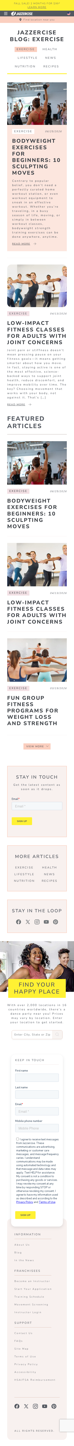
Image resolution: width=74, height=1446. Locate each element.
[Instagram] (37, 921)
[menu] (6, 13)
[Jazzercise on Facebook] (17, 1406)
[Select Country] (68, 13)
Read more (21, 243)
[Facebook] (18, 921)
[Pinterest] (55, 921)
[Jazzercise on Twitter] (26, 1406)
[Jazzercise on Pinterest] (54, 1406)
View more (35, 746)
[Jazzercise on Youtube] (44, 1406)
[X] (27, 922)
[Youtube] (46, 921)
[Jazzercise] (24, 13)
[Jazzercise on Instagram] (35, 1406)
